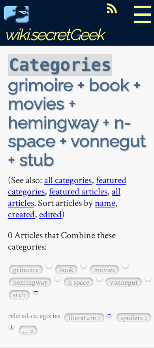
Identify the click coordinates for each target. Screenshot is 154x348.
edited (50, 214)
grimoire (26, 269)
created (21, 214)
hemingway (30, 282)
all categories (68, 180)
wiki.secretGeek (53, 34)
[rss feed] (111, 8)
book (66, 269)
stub (19, 294)
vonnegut (124, 282)
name (105, 202)
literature (84, 317)
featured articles (78, 191)
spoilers (133, 317)
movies (104, 269)
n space (78, 282)
